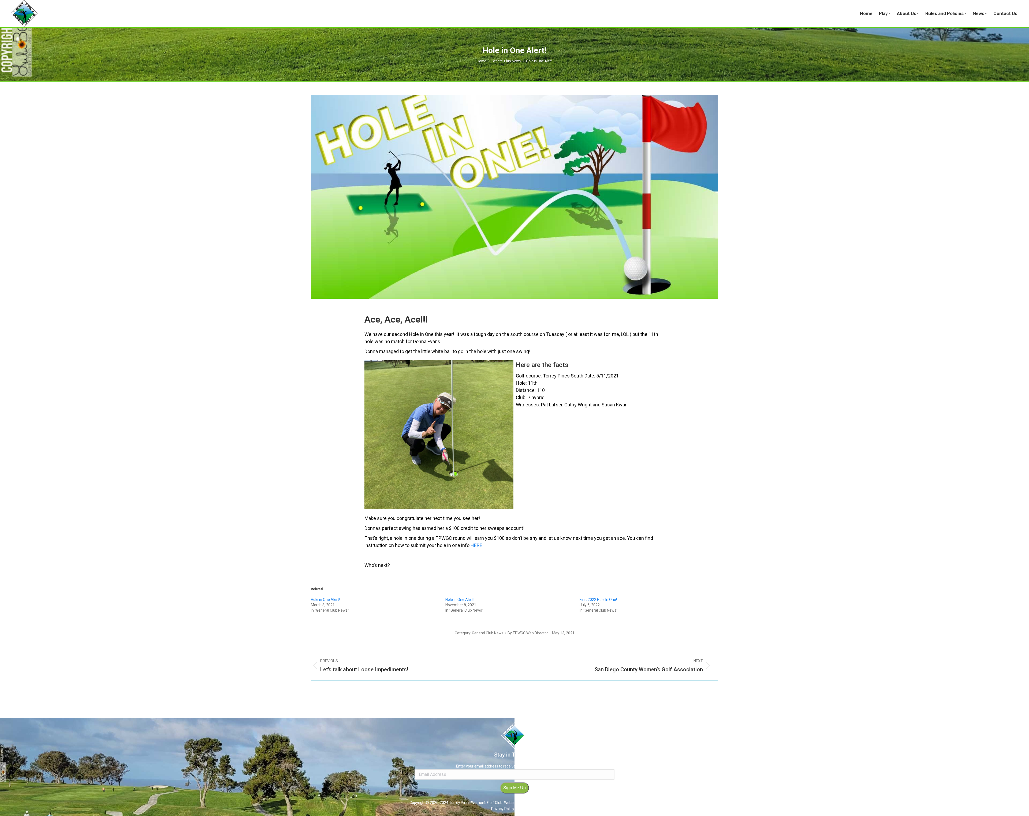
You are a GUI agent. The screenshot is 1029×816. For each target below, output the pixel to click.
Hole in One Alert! (325, 599)
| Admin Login (526, 809)
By (528, 633)
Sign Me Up (514, 787)
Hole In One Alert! (459, 599)
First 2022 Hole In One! (598, 599)
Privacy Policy (503, 809)
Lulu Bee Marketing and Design (594, 802)
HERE (476, 545)
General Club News (488, 633)
